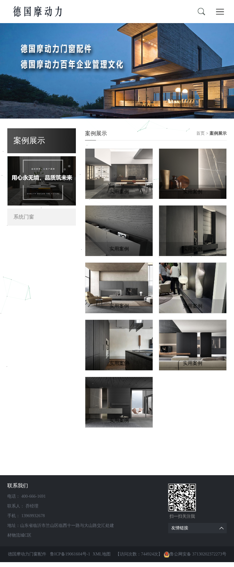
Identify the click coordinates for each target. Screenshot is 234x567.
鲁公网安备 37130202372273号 (198, 554)
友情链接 (179, 528)
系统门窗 (23, 217)
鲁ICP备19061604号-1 (70, 554)
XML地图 (102, 554)
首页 (200, 133)
